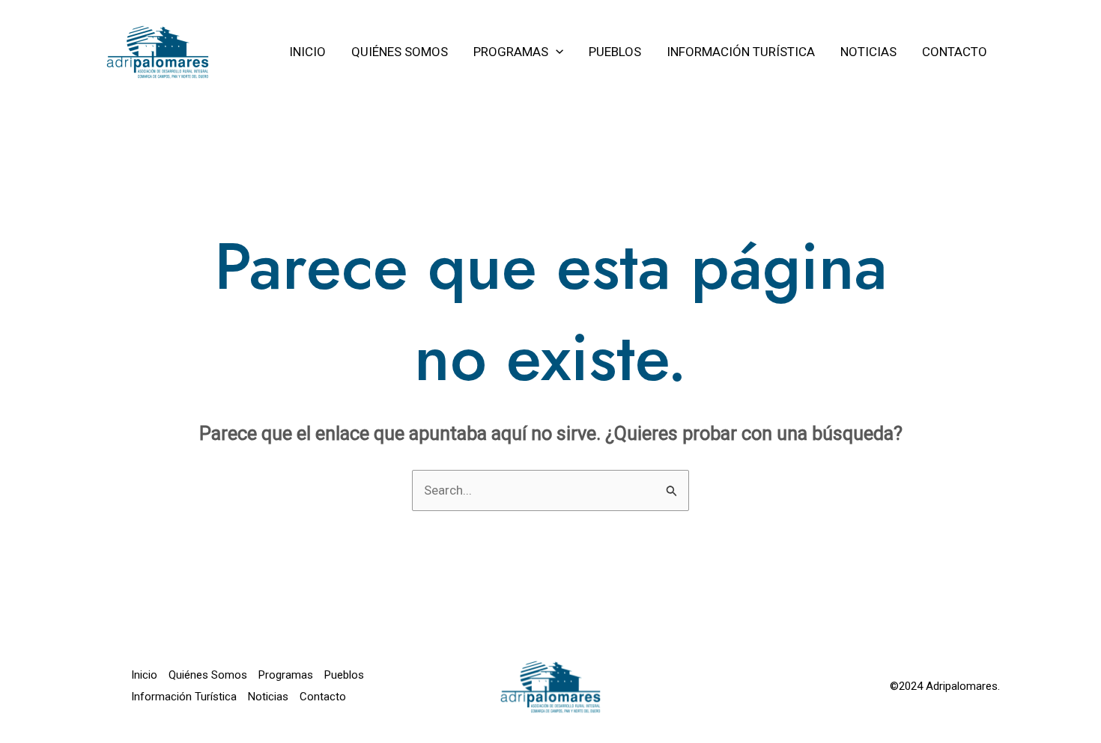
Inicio (144, 675)
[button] (555, 52)
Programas (285, 675)
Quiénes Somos (208, 675)
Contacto (323, 696)
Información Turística (184, 696)
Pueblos (344, 675)
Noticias (268, 696)
